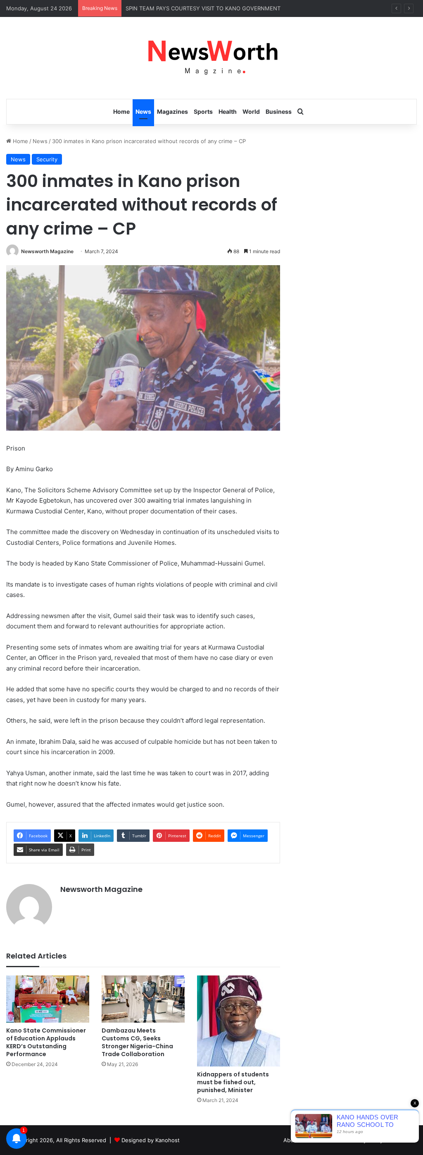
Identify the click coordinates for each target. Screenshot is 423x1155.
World (251, 111)
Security (46, 159)
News (143, 111)
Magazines (172, 111)
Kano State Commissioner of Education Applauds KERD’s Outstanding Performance (46, 1042)
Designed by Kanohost (150, 1140)
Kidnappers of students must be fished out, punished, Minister (233, 1082)
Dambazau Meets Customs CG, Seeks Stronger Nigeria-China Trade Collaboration (137, 1042)
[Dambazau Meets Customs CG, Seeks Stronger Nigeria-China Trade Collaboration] (143, 998)
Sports (203, 111)
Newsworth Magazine (47, 251)
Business (279, 111)
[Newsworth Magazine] (211, 58)
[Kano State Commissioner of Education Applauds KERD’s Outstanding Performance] (47, 998)
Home (121, 111)
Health (228, 111)
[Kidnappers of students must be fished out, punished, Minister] (238, 1020)
